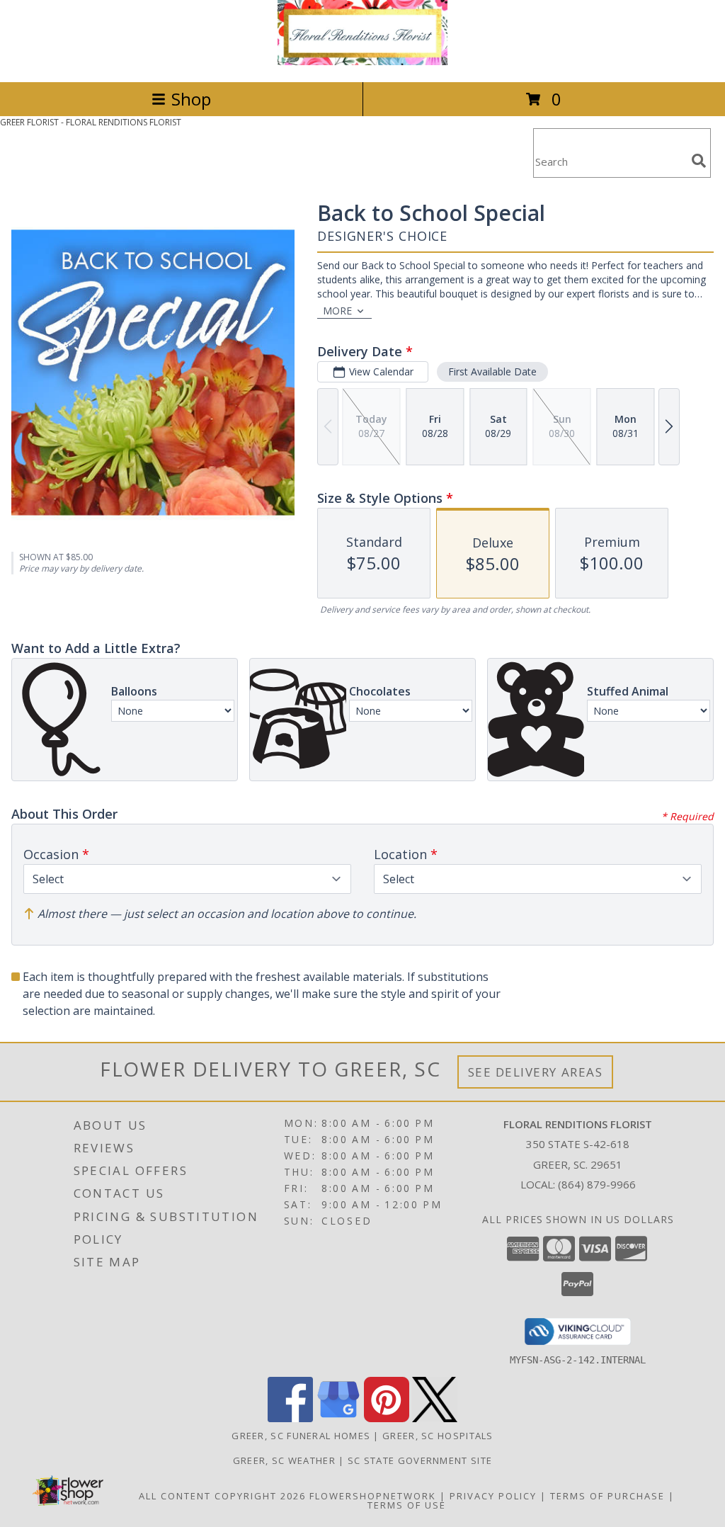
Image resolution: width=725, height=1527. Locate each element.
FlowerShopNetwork (372, 1495)
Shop (191, 98)
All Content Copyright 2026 (222, 1495)
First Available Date (492, 371)
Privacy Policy (493, 1495)
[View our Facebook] (290, 1418)
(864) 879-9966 (597, 1184)
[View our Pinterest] (386, 1418)
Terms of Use (406, 1505)
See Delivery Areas (535, 1072)
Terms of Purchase (607, 1495)
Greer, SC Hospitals (437, 1435)
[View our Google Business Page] (338, 1418)
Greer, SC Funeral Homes (301, 1435)
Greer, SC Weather (284, 1460)
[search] (698, 161)
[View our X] (434, 1418)
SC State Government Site (420, 1460)
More (337, 310)
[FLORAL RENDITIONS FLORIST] (362, 61)
